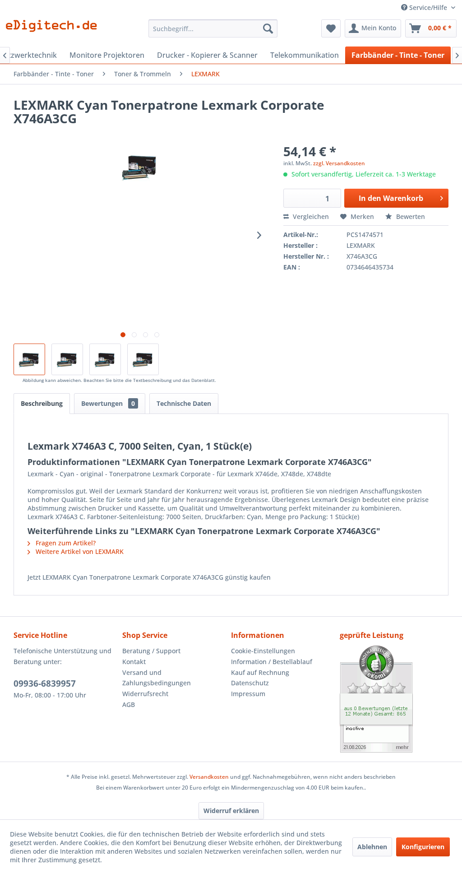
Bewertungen (108, 403)
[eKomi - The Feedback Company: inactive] (394, 699)
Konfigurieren (423, 846)
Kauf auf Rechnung (260, 672)
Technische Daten (184, 403)
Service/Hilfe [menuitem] (428, 7)
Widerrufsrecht (145, 693)
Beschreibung (42, 403)
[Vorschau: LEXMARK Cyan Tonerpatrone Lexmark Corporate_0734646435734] (105, 359)
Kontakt (134, 661)
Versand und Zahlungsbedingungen (156, 678)
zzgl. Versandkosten (339, 163)
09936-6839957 (45, 683)
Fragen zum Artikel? (65, 543)
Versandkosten (209, 777)
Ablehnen (372, 846)
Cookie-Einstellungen (263, 650)
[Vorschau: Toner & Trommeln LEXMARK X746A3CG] (143, 359)
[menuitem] (213, 28)
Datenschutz (250, 683)
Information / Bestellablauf (271, 661)
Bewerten (409, 216)
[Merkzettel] (331, 28)
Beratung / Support (151, 650)
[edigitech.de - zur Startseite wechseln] (54, 30)
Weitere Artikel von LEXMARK (79, 551)
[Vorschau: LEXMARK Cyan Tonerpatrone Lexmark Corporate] (29, 359)
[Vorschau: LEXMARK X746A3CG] (67, 359)
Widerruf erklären (231, 810)
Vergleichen (310, 216)
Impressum (248, 693)
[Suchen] (268, 28)
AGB (128, 704)
